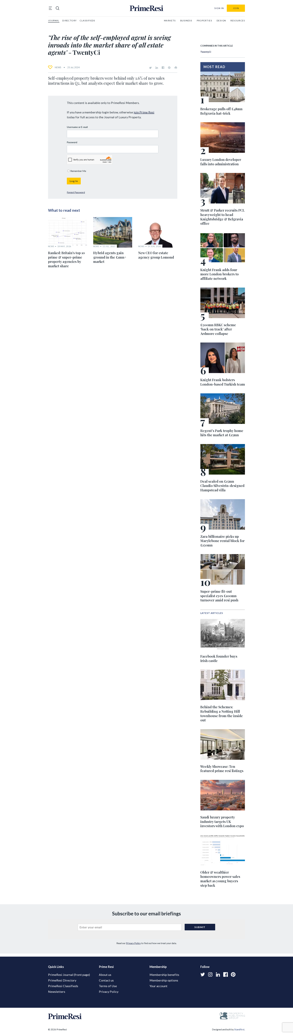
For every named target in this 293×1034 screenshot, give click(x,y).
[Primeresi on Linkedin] (157, 67)
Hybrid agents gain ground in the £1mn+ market (109, 257)
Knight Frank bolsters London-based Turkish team (222, 381)
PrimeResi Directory (62, 980)
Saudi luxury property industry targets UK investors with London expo (222, 821)
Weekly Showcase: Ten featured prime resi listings (221, 768)
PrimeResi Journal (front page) (69, 974)
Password (72, 142)
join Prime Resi (144, 112)
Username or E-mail (77, 127)
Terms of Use (108, 986)
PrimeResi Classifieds (63, 986)
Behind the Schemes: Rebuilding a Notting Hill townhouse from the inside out (221, 713)
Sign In (219, 8)
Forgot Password (76, 192)
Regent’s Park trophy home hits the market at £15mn (221, 432)
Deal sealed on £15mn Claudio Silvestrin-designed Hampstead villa (222, 485)
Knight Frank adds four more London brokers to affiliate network (219, 274)
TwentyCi (205, 51)
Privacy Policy (133, 943)
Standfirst (239, 1029)
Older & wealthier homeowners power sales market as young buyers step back (220, 879)
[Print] (175, 67)
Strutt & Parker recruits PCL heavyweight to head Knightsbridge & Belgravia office (222, 217)
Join (236, 8)
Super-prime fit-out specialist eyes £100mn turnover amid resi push (219, 595)
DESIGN (221, 20)
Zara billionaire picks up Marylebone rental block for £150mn (222, 540)
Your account (158, 986)
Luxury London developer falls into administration (220, 161)
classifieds (87, 20)
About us (105, 974)
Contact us (106, 980)
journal (53, 20)
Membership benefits (164, 974)
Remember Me (78, 170)
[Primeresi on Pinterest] (169, 67)
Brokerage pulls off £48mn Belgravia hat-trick (221, 111)
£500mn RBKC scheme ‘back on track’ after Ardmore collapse (218, 329)
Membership (158, 967)
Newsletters (56, 991)
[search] (57, 8)
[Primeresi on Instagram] (210, 974)
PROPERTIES (204, 20)
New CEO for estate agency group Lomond (156, 254)
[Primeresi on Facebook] (163, 67)
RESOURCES (237, 20)
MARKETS (170, 20)
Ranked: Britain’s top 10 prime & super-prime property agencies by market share (66, 259)
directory (69, 20)
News (58, 67)
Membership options (164, 980)
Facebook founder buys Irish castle (218, 658)
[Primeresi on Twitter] (150, 67)
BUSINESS (186, 20)
